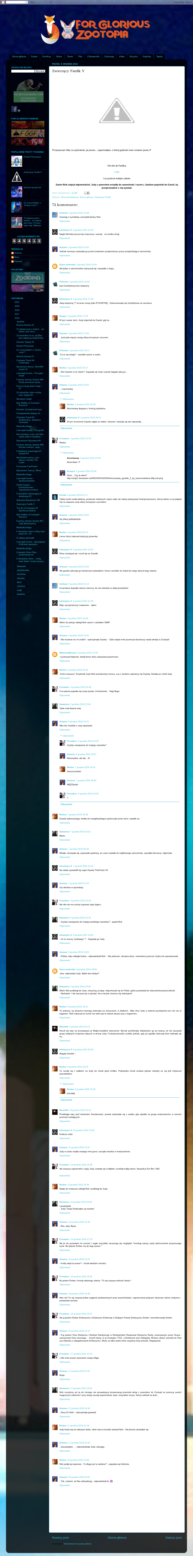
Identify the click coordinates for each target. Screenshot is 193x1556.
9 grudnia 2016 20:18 (83, 1049)
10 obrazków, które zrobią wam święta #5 (28, 393)
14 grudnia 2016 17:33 (81, 1239)
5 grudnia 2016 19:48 (81, 687)
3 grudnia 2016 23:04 (86, 471)
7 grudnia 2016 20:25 (78, 849)
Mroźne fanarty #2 (25, 325)
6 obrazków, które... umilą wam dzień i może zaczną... (30, 560)
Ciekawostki (93, 56)
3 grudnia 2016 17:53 (77, 316)
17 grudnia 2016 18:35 (81, 1388)
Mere (16, 257)
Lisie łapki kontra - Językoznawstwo (25, 479)
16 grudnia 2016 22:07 (81, 1314)
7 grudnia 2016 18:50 (86, 780)
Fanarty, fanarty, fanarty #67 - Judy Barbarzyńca (30, 522)
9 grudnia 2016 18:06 (86, 969)
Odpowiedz (64, 221)
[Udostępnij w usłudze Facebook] (88, 193)
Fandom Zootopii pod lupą (29, 409)
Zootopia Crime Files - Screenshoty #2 (27, 553)
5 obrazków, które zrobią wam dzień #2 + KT (30, 532)
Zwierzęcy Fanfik (103, 197)
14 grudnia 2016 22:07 (79, 1259)
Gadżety (147, 56)
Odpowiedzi (68, 399)
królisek (63, 213)
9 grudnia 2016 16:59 (78, 952)
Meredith (63, 1027)
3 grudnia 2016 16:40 (78, 247)
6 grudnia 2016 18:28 (88, 741)
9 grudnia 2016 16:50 (83, 935)
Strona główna (19, 56)
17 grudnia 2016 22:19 (78, 1425)
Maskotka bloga (24, 426)
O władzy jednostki (25, 538)
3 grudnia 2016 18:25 (78, 385)
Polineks (63, 282)
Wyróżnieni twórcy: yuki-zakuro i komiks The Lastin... (28, 460)
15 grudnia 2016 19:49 (79, 1294)
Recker (62, 316)
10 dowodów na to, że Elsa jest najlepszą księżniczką (29, 336)
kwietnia (21, 594)
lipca (19, 582)
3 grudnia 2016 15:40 (83, 230)
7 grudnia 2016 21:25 (83, 866)
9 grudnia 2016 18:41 (77, 1007)
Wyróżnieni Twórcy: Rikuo (28, 470)
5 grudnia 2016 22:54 (80, 704)
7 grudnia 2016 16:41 (85, 767)
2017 (17, 314)
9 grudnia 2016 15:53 (88, 794)
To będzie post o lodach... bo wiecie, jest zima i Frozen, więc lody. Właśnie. (33, 222)
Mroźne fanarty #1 (32, 187)
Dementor (64, 704)
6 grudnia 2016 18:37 (86, 754)
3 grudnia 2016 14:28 (78, 213)
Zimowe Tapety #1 (25, 342)
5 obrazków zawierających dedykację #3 (28, 495)
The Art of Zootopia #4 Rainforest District (27, 509)
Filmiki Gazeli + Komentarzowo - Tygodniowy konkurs (27, 487)
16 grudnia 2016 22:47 (79, 1331)
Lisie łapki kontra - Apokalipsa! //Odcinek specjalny (30, 543)
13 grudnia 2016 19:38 (81, 1165)
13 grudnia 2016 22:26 (79, 1222)
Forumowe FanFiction (26, 466)
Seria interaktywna (69, 197)
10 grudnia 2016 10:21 (80, 1110)
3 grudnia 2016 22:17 (77, 495)
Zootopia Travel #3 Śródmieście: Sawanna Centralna (28, 419)
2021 (17, 302)
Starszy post (174, 1537)
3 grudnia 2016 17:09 (83, 299)
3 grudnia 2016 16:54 (79, 282)
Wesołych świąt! (24, 399)
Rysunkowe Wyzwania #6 (28, 441)
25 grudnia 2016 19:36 (78, 1460)
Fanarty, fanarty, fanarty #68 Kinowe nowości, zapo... (29, 446)
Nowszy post (60, 1537)
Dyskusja (109, 56)
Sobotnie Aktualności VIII (28, 500)
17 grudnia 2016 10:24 (81, 1354)
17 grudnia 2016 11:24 (79, 1371)
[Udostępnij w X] (85, 193)
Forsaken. (64, 438)
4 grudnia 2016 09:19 (77, 532)
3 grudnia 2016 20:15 (90, 417)
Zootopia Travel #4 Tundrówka (25, 361)
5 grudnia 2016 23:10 (78, 721)
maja (19, 590)
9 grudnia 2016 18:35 (80, 986)
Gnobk (62, 495)
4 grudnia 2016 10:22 (83, 549)
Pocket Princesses (32, 157)
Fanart (34, 56)
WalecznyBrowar (67, 653)
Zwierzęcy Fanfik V (33, 172)
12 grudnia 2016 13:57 (79, 1147)
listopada (21, 566)
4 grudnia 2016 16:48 (77, 618)
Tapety (159, 56)
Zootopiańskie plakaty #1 (28, 413)
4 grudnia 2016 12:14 (78, 584)
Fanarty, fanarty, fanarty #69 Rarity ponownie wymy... (29, 380)
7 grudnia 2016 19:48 (77, 814)
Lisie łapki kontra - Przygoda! (30, 430)
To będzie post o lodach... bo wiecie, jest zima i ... (30, 330)
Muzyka (134, 56)
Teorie (70, 56)
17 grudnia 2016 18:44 (79, 1408)
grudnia (21, 321)
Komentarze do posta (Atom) (77, 1544)
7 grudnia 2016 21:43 (78, 883)
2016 (17, 318)
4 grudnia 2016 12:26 (83, 601)
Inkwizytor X (65, 230)
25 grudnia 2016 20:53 (79, 1477)
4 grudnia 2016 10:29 (78, 567)
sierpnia (21, 578)
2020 (17, 306)
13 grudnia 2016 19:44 (78, 1185)
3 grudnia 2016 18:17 (79, 350)
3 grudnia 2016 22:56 (90, 458)
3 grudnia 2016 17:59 (78, 333)
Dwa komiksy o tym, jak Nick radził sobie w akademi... (29, 435)
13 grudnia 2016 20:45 (81, 1202)
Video (122, 56)
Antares (63, 247)
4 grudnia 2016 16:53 (78, 635)
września (21, 574)
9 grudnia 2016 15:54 (81, 901)
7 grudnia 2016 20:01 (80, 832)
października (23, 570)
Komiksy (46, 56)
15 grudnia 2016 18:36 (81, 1276)
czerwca (21, 586)
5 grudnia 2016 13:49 (87, 653)
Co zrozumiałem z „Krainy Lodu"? (32, 204)
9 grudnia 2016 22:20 (77, 1067)
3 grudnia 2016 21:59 (81, 438)
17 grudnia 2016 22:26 (79, 1443)
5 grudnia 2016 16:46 (77, 670)
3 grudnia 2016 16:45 (86, 264)
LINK (116, 172)
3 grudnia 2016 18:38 (85, 404)
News (59, 56)
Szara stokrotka (67, 264)
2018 (17, 310)
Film (80, 56)
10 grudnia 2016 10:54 (84, 1130)
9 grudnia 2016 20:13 (79, 1027)
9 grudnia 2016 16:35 (80, 918)
